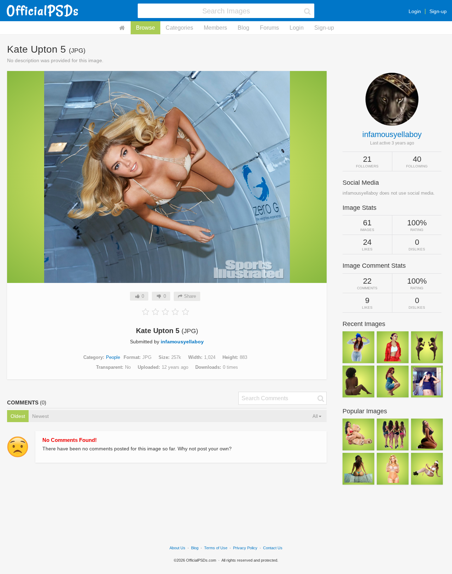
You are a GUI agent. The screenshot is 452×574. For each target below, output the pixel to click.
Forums (269, 28)
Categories (179, 28)
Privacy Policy (245, 548)
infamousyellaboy (182, 341)
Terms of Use (215, 548)
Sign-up (438, 11)
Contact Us (272, 548)
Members (215, 28)
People (113, 357)
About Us (177, 548)
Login (415, 11)
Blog (243, 28)
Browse (145, 28)
